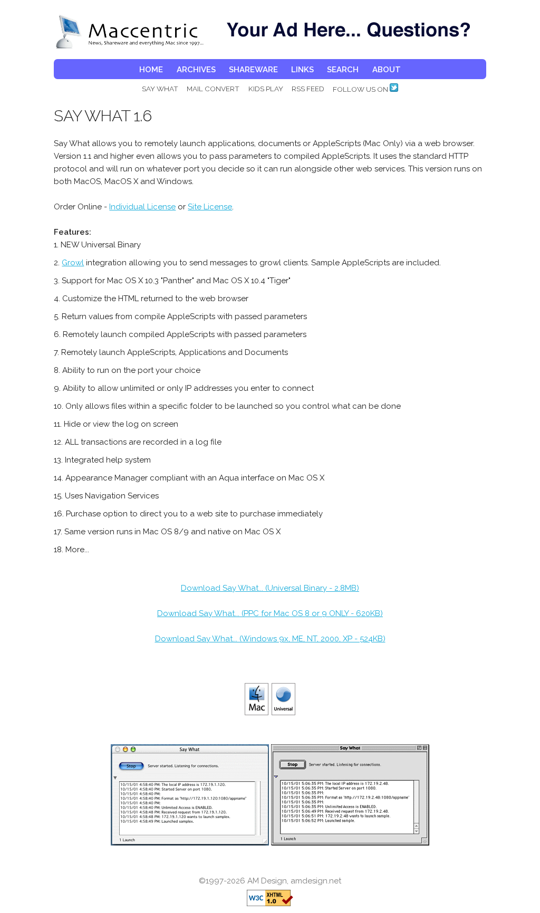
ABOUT (386, 69)
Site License (210, 207)
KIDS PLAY (265, 88)
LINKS (302, 69)
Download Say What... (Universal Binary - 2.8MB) (270, 588)
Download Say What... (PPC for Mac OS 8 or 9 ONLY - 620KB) (270, 613)
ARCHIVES (196, 69)
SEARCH (343, 69)
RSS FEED (308, 88)
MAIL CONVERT (213, 88)
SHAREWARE (253, 69)
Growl (73, 262)
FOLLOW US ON (361, 89)
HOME (151, 69)
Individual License (142, 207)
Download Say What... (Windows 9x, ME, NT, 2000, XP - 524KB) (270, 638)
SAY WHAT (160, 88)
